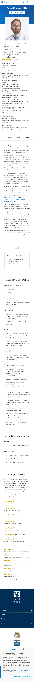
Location (18, 137)
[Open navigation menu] (32, 2)
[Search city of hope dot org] (28, 2)
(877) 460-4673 (18, 12)
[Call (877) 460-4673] (24, 2)
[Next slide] (30, 137)
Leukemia (6, 197)
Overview (9, 137)
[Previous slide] (3, 137)
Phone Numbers (13, 264)
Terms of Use (25, 670)
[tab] (17, 263)
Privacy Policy (9, 672)
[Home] (17, 597)
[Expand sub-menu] (32, 606)
